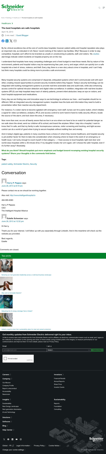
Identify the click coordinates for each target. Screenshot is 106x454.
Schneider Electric (21, 164)
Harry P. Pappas (14, 183)
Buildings (9, 18)
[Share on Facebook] (3, 41)
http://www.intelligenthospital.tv (22, 195)
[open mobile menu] (104, 8)
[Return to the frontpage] (12, 8)
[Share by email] (15, 41)
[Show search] (99, 8)
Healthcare (16, 18)
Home (3, 18)
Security (33, 164)
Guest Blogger (22, 35)
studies (96, 54)
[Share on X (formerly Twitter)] (11, 41)
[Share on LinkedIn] (7, 41)
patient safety (7, 164)
